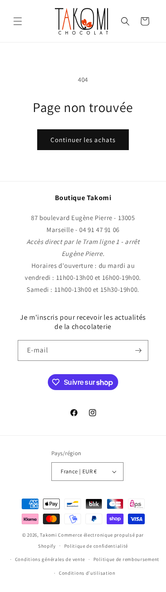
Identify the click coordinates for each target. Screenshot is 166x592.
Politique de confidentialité (96, 546)
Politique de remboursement (126, 559)
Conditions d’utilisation (87, 573)
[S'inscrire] (138, 350)
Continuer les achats (83, 139)
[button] (17, 21)
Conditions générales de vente (50, 559)
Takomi (48, 535)
